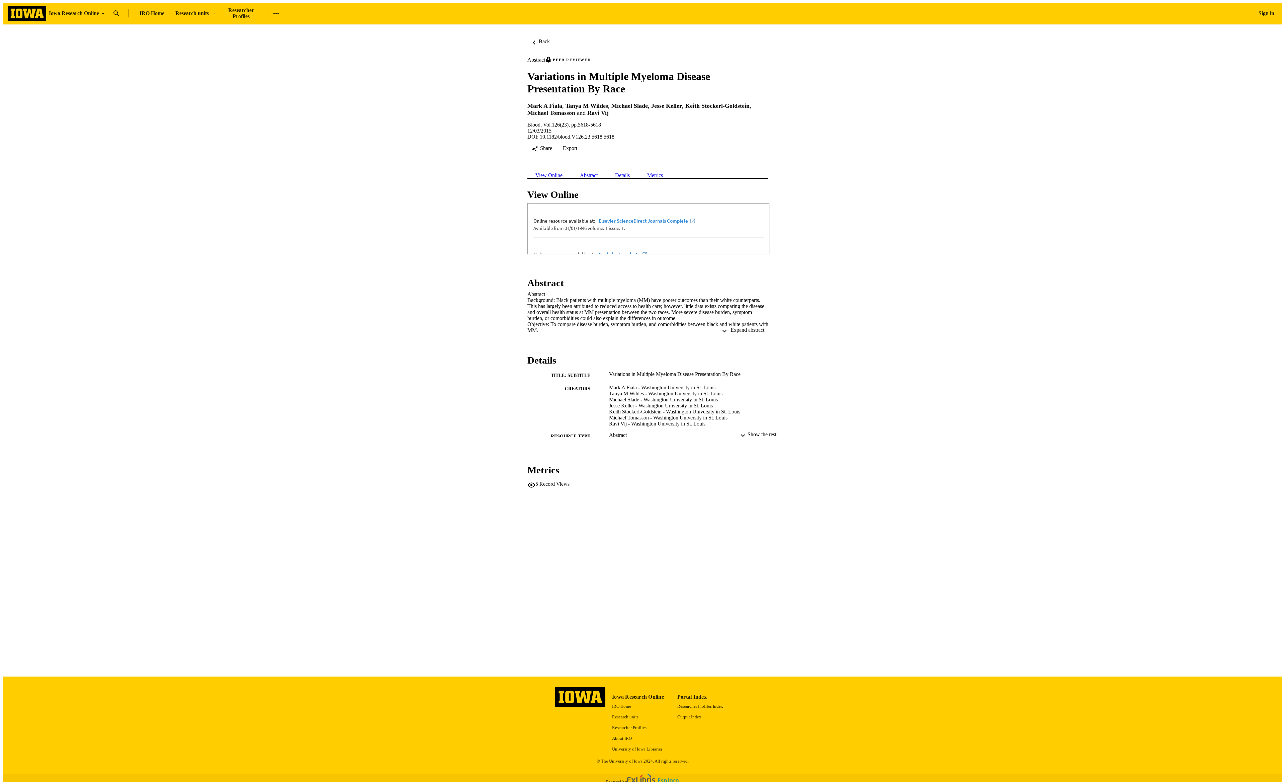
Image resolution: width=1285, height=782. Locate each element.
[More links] (276, 13)
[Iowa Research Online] (27, 13)
